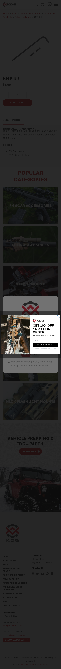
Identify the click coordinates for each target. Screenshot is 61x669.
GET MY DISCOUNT (45, 345)
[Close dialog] (58, 316)
